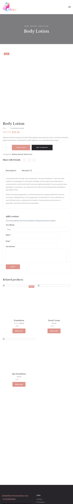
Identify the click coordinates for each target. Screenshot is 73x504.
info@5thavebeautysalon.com (15, 496)
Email (8, 241)
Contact (39, 499)
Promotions (40, 502)
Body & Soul (28, 154)
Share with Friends (11, 160)
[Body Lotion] (24, 160)
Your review (11, 246)
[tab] (11, 170)
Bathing (33, 26)
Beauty (20, 154)
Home (26, 26)
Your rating (10, 225)
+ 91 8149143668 (8, 499)
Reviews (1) (27, 170)
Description (11, 170)
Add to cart (21, 147)
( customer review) (17, 128)
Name (8, 235)
